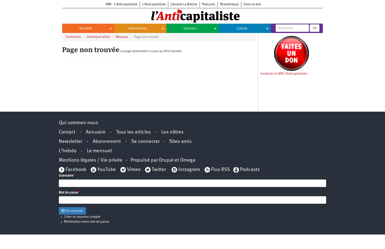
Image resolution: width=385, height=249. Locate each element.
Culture (233, 30)
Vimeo (134, 169)
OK (315, 28)
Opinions (181, 30)
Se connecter (145, 141)
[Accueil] (192, 15)
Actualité (77, 30)
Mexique (122, 37)
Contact (67, 132)
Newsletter (70, 141)
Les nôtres (172, 132)
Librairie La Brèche (183, 4)
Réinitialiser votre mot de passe (86, 222)
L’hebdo (67, 151)
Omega (187, 160)
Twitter (159, 169)
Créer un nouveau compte (82, 217)
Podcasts (208, 4)
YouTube (106, 169)
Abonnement (107, 141)
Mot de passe (68, 192)
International (130, 30)
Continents (73, 37)
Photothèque (229, 4)
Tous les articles (133, 132)
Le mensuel (99, 151)
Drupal (166, 160)
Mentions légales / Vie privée (90, 160)
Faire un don (252, 4)
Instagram (189, 169)
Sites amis (180, 141)
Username (66, 175)
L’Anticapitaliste (154, 4)
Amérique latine (98, 37)
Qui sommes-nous (78, 123)
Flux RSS (220, 169)
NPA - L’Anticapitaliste (121, 4)
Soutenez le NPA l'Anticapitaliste (283, 74)
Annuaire (96, 132)
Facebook (75, 169)
